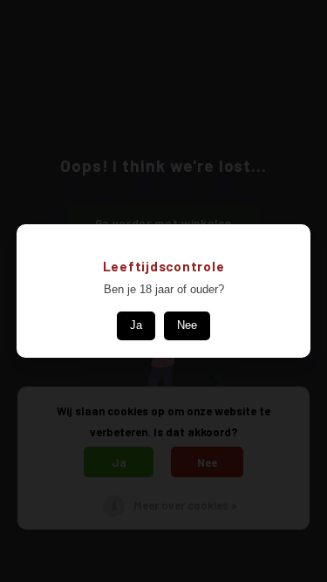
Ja (136, 325)
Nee (187, 325)
